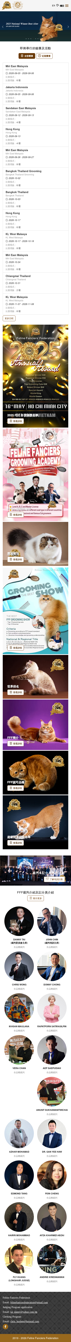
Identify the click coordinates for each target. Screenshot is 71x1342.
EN (53, 5)
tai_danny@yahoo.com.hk (23, 1312)
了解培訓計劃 (56, 879)
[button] (2, 26)
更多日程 (9, 318)
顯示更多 (37, 898)
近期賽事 (46, 55)
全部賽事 (28, 55)
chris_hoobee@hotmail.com (24, 1321)
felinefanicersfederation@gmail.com (29, 1302)
